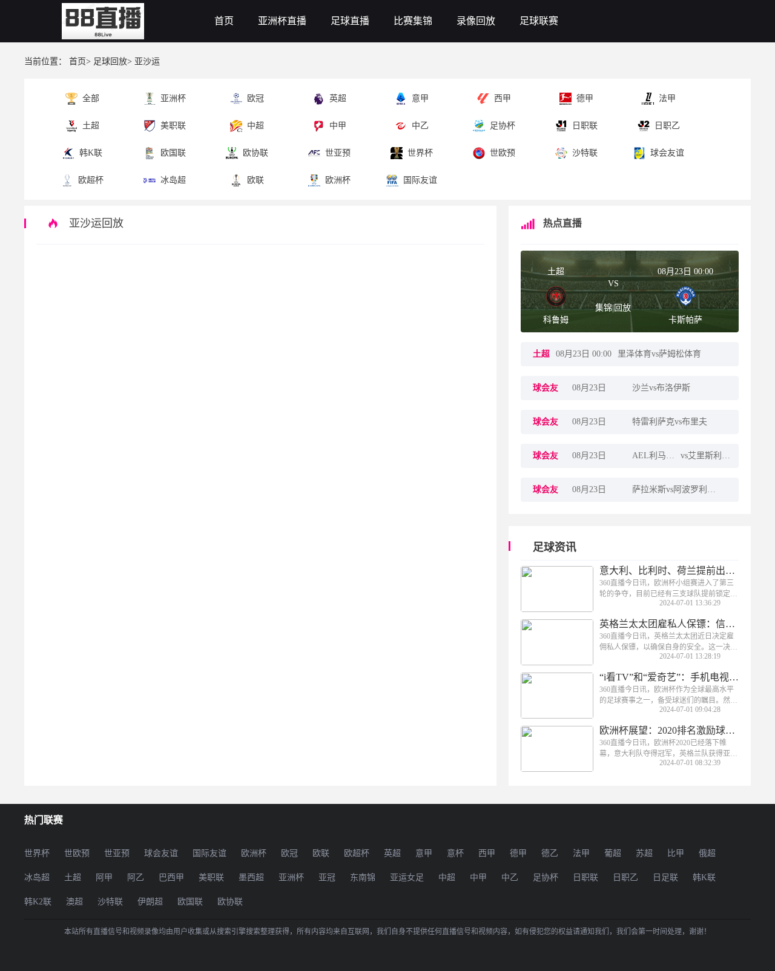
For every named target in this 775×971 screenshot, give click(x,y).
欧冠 (289, 853)
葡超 (612, 853)
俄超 (707, 853)
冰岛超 (37, 877)
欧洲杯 (253, 853)
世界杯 (37, 853)
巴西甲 (171, 877)
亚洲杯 (291, 877)
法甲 (581, 853)
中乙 (509, 877)
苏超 (644, 853)
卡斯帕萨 (685, 319)
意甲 (423, 853)
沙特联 (110, 901)
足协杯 (545, 877)
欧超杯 (356, 853)
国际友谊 (209, 853)
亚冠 (326, 877)
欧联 (320, 853)
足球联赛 (538, 21)
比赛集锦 (413, 21)
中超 (446, 877)
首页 (224, 21)
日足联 (665, 877)
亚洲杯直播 (282, 21)
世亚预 (117, 853)
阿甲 (104, 877)
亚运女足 (407, 877)
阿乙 (135, 877)
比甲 (675, 853)
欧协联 (230, 901)
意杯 (455, 853)
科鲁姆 (556, 319)
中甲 (478, 877)
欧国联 (190, 901)
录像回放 (476, 21)
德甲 (518, 853)
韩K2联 (37, 901)
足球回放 (110, 61)
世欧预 (77, 853)
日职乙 (625, 877)
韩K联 (704, 877)
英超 (392, 853)
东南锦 (362, 877)
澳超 (74, 901)
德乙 (549, 853)
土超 (555, 271)
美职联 (211, 877)
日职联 (585, 877)
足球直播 (350, 21)
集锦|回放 (613, 307)
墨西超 (251, 877)
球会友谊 (161, 853)
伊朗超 (150, 901)
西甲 (486, 853)
